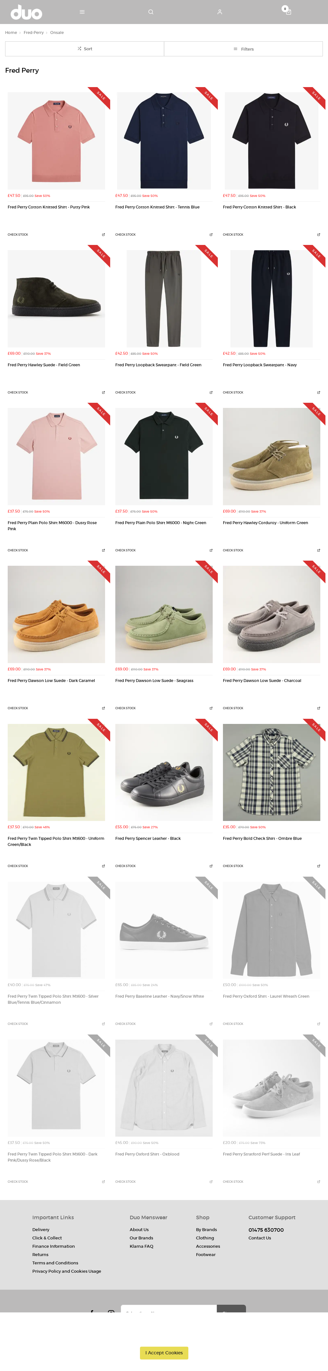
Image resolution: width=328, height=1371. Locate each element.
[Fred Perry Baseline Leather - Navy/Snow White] (164, 930)
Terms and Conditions (55, 1263)
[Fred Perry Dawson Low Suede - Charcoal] (271, 614)
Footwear (206, 1254)
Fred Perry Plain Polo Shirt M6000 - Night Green (160, 523)
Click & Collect (47, 1238)
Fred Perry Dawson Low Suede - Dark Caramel (51, 680)
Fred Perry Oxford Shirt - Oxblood (147, 1154)
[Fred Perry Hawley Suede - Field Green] (56, 298)
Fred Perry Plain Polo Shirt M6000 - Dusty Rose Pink (52, 526)
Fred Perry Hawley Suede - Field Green (44, 365)
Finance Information (53, 1246)
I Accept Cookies (164, 1353)
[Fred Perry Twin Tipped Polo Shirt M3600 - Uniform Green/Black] (56, 772)
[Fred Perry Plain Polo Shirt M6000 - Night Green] (164, 456)
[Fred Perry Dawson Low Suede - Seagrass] (164, 614)
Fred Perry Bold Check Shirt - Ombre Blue (262, 838)
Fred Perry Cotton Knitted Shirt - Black (259, 207)
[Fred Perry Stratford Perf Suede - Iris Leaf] (271, 1088)
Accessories (208, 1246)
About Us (139, 1229)
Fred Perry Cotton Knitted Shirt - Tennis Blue (157, 207)
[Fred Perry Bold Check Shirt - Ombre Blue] (271, 772)
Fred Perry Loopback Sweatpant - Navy (260, 365)
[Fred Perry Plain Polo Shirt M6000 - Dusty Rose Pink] (56, 456)
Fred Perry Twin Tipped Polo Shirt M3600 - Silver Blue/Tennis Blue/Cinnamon (53, 999)
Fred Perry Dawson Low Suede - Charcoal (262, 680)
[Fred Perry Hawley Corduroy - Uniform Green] (271, 456)
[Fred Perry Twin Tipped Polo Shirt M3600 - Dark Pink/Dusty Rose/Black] (56, 1088)
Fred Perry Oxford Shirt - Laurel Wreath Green (266, 996)
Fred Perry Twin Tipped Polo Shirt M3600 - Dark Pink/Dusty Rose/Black (52, 1157)
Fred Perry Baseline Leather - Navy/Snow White (159, 996)
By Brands (206, 1229)
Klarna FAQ (141, 1246)
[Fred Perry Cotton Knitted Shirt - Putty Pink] (56, 141)
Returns (40, 1254)
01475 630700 (266, 1230)
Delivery (40, 1229)
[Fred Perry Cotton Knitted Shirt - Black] (271, 141)
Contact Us (260, 1238)
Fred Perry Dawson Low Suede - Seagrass (154, 680)
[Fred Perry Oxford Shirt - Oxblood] (164, 1088)
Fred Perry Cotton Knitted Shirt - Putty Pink (49, 207)
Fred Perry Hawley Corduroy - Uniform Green (265, 523)
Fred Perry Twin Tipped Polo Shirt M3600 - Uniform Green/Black (56, 841)
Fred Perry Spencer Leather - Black (148, 838)
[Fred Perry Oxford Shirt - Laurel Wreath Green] (271, 930)
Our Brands (141, 1238)
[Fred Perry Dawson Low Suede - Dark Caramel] (56, 614)
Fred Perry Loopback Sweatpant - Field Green (158, 365)
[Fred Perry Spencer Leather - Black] (164, 772)
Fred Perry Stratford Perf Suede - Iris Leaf (261, 1154)
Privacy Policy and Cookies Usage (66, 1271)
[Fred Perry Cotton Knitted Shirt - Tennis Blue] (164, 141)
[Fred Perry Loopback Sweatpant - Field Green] (164, 298)
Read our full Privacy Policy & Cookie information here (164, 1338)
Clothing (205, 1238)
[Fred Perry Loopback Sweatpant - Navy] (271, 298)
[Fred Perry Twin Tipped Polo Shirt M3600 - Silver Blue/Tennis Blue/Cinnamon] (56, 930)
